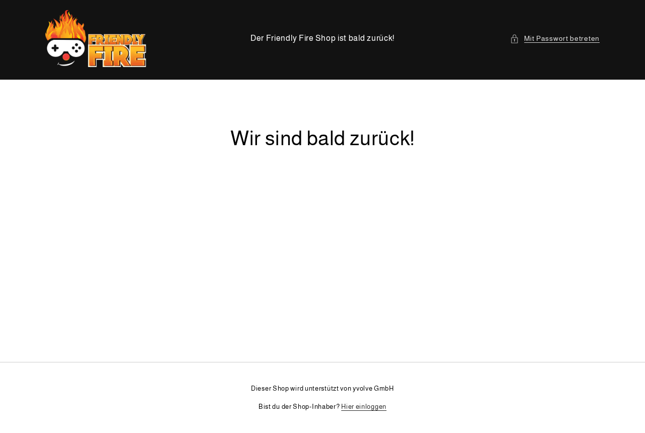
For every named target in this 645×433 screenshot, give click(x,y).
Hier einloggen (363, 406)
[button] (555, 38)
